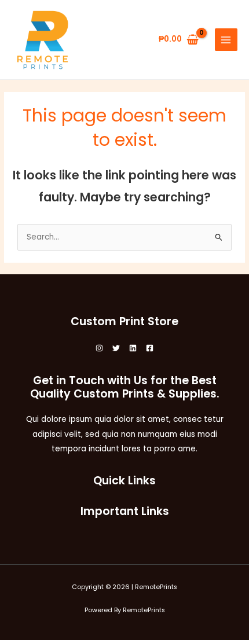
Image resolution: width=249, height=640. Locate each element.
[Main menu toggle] (226, 39)
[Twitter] (116, 348)
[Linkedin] (132, 348)
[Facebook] (149, 348)
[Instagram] (99, 348)
